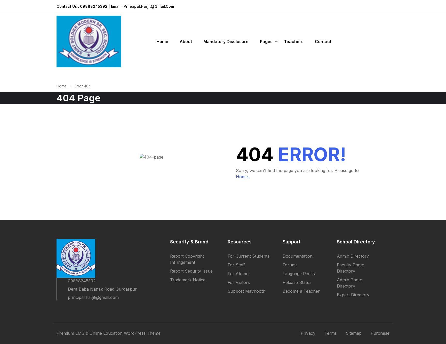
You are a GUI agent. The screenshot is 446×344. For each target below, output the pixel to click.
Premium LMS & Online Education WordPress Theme (109, 333)
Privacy (308, 333)
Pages (266, 41)
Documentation (298, 256)
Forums (290, 264)
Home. (242, 176)
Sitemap (354, 333)
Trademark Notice (187, 279)
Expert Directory (353, 294)
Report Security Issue (191, 271)
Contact (323, 41)
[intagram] (86, 309)
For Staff (236, 264)
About (186, 41)
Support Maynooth (246, 291)
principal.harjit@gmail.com (93, 297)
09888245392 (81, 280)
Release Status (297, 282)
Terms (330, 333)
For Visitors (239, 282)
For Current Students (248, 256)
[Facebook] (59, 309)
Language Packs (299, 273)
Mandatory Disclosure (226, 41)
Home (162, 41)
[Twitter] (68, 309)
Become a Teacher (301, 291)
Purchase (380, 333)
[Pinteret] (77, 309)
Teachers (294, 41)
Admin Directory (353, 256)
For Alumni (238, 273)
